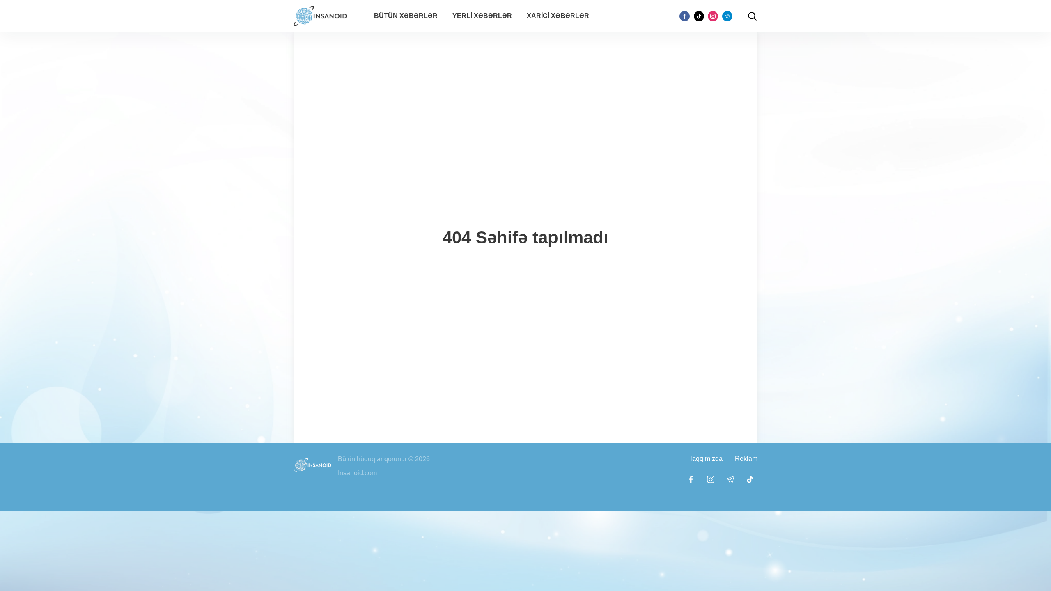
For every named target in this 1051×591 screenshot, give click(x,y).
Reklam (746, 458)
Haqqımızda (705, 458)
